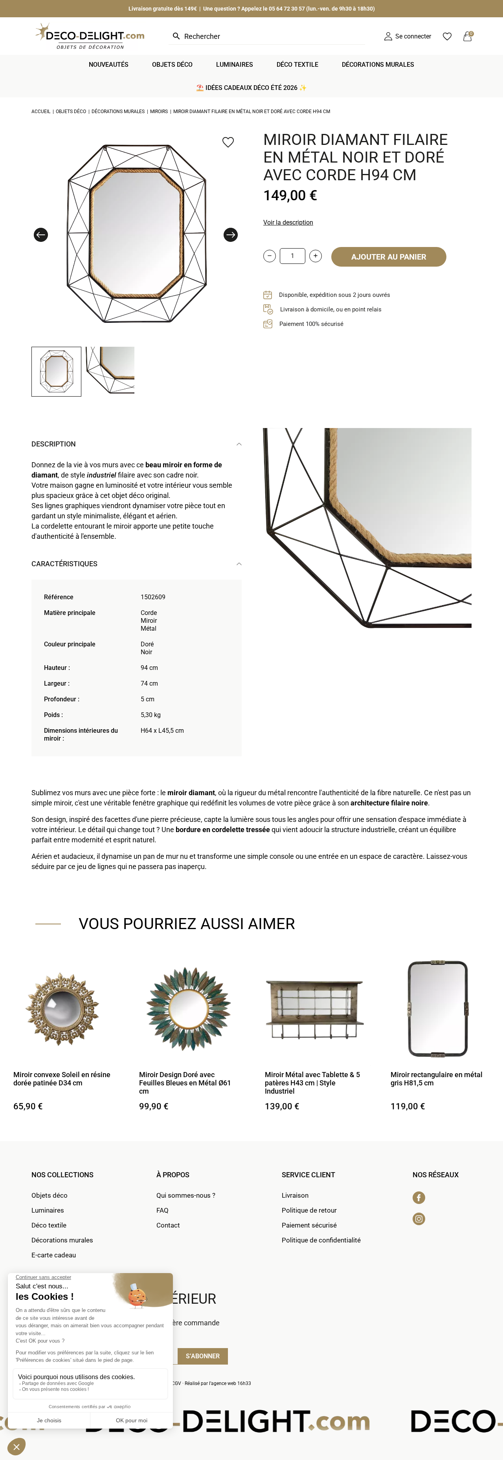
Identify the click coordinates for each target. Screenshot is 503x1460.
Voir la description (288, 222)
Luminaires (47, 1210)
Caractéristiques (64, 564)
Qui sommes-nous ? (185, 1195)
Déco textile (48, 1225)
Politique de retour (309, 1210)
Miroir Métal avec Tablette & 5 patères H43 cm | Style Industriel (312, 1082)
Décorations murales (62, 1240)
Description (53, 444)
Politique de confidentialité (321, 1240)
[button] (40, 234)
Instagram (419, 1219)
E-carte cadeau (53, 1255)
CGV (176, 1383)
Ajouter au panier (388, 257)
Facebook (419, 1197)
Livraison (295, 1195)
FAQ (162, 1210)
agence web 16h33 (231, 1383)
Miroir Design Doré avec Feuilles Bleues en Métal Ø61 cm (185, 1082)
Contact (168, 1225)
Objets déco (49, 1195)
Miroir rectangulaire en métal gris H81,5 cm (437, 1078)
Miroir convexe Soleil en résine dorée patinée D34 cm (61, 1078)
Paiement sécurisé (309, 1225)
